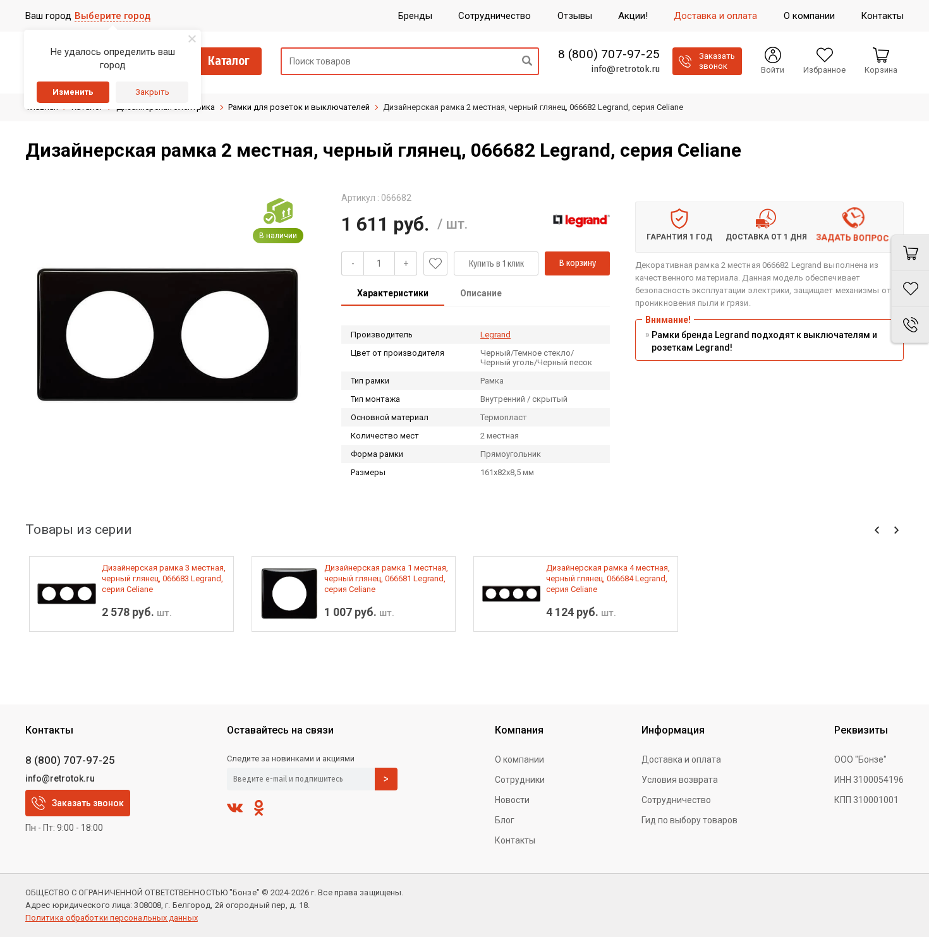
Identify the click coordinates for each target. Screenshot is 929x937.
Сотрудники (520, 780)
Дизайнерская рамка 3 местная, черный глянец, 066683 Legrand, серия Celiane (164, 578)
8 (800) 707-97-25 (609, 54)
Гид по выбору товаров (689, 820)
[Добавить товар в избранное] (435, 263)
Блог (504, 820)
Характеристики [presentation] (392, 293)
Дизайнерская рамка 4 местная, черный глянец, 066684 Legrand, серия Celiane (608, 578)
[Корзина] (910, 252)
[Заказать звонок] (910, 325)
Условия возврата (679, 780)
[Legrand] (581, 220)
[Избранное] (910, 289)
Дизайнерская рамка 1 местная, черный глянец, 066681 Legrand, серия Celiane (386, 578)
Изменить (73, 92)
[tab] (392, 294)
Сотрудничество (676, 800)
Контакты (515, 840)
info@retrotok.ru (625, 69)
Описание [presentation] (481, 293)
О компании (519, 759)
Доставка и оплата (681, 759)
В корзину (577, 263)
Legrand (495, 334)
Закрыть (152, 92)
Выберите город (112, 15)
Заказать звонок (88, 803)
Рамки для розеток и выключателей (299, 107)
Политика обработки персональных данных (111, 917)
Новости (512, 800)
